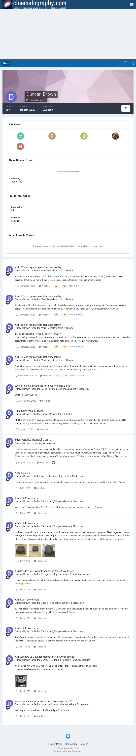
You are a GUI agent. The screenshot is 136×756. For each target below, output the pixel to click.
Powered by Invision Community (68, 751)
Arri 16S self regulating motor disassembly (38, 267)
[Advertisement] (68, 34)
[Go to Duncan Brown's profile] (9, 269)
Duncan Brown (22, 270)
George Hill (46, 574)
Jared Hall (46, 389)
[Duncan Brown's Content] (125, 108)
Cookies (84, 744)
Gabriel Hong (47, 501)
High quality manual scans (29, 410)
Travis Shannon (49, 476)
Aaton (69, 414)
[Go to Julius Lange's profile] (84, 136)
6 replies (43, 429)
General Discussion (74, 501)
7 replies (45, 286)
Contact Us (71, 744)
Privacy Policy (55, 744)
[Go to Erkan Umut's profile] (115, 136)
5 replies (46, 401)
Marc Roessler (48, 270)
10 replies (41, 513)
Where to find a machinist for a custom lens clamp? (43, 385)
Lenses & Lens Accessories (75, 389)
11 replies (41, 589)
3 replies (40, 488)
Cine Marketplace (76, 476)
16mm (69, 270)
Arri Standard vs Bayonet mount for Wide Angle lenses (44, 571)
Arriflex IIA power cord (27, 498)
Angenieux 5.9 (22, 472)
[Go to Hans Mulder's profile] (20, 146)
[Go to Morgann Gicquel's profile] (20, 136)
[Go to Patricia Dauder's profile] (52, 136)
